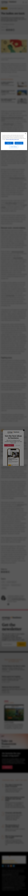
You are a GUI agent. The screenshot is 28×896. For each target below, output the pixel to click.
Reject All (9, 143)
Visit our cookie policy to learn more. (12, 139)
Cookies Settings (13, 146)
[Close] (25, 133)
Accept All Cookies (18, 143)
